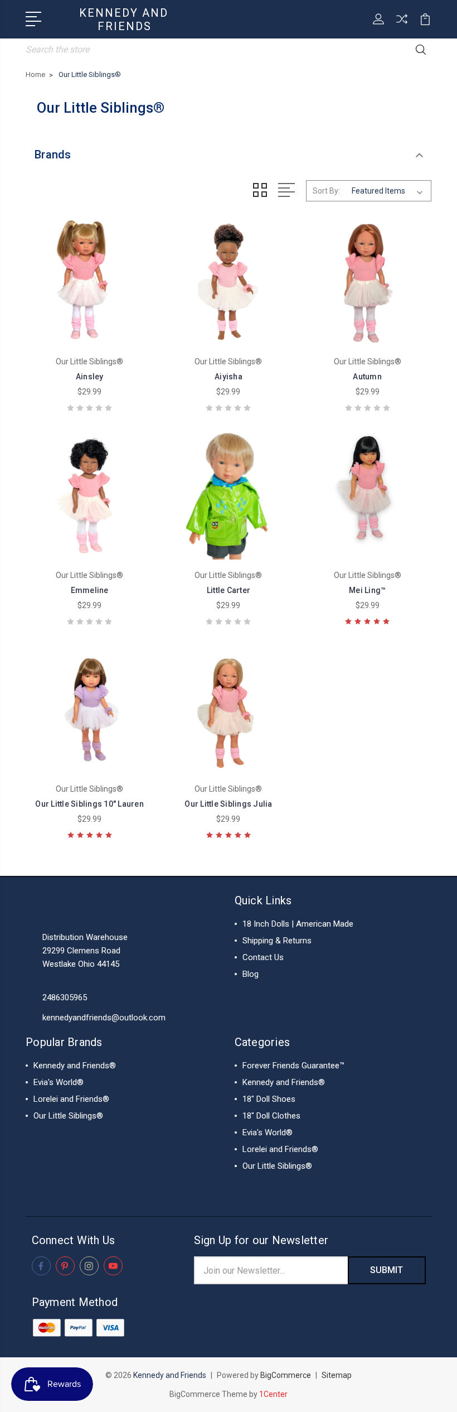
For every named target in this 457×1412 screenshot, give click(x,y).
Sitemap (337, 1375)
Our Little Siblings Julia (228, 803)
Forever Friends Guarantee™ (293, 1066)
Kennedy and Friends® (74, 1066)
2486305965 (64, 997)
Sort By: (326, 190)
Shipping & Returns (277, 941)
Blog (250, 974)
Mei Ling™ (367, 590)
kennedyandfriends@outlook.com (104, 1018)
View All (48, 1132)
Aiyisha (228, 376)
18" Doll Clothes (271, 1116)
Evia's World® (58, 1082)
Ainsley (90, 376)
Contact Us (263, 957)
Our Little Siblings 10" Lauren (89, 803)
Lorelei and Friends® (71, 1099)
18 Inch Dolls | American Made (297, 924)
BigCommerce (285, 1375)
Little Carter (228, 590)
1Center (273, 1394)
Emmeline (90, 590)
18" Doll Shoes (268, 1099)
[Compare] (402, 25)
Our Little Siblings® (68, 1116)
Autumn (367, 376)
